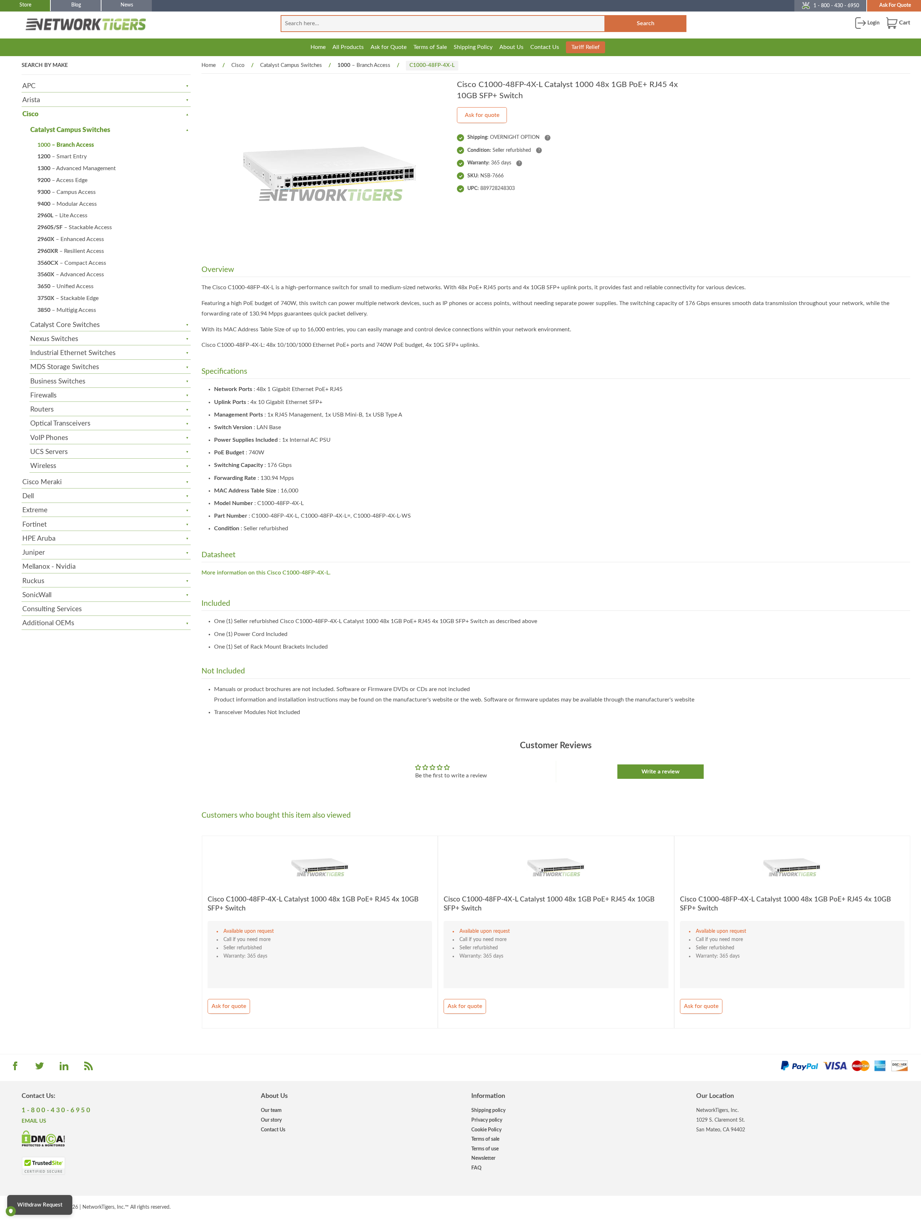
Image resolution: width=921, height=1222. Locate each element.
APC (29, 86)
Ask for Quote (389, 47)
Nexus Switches (54, 339)
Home (318, 47)
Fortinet (34, 524)
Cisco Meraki (42, 482)
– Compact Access (71, 263)
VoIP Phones (49, 438)
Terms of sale (485, 1139)
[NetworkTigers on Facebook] (15, 1068)
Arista (31, 100)
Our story (271, 1120)
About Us (511, 47)
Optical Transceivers (60, 423)
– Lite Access (62, 215)
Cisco (30, 114)
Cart (904, 23)
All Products (348, 47)
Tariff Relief (585, 47)
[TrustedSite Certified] (43, 1166)
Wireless (43, 466)
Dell (28, 496)
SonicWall (36, 595)
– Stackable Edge (68, 298)
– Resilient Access (70, 251)
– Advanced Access (70, 274)
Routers (42, 409)
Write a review (660, 771)
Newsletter (483, 1158)
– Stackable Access (74, 227)
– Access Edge (62, 180)
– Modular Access (67, 204)
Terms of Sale (430, 47)
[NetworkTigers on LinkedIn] (64, 1068)
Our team (271, 1110)
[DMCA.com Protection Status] (43, 1138)
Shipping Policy (473, 47)
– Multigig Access (66, 310)
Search (645, 23)
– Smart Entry (62, 156)
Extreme (34, 510)
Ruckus (33, 581)
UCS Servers (49, 452)
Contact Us (544, 47)
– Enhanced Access (70, 239)
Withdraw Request (39, 1205)
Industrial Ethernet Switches (72, 353)
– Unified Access (65, 286)
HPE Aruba (38, 538)
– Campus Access (66, 192)
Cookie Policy (486, 1129)
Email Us (34, 1121)
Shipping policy (488, 1110)
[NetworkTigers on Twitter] (39, 1068)
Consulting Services (52, 609)
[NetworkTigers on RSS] (88, 1068)
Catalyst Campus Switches (70, 130)
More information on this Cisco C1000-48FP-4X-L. (266, 573)
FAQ (476, 1168)
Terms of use (485, 1148)
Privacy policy (486, 1120)
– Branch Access (65, 145)
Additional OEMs (48, 623)
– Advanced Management (76, 168)
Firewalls (43, 395)
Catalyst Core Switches (65, 325)
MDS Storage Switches (64, 367)
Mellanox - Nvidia (49, 566)
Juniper (33, 552)
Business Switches (57, 381)
